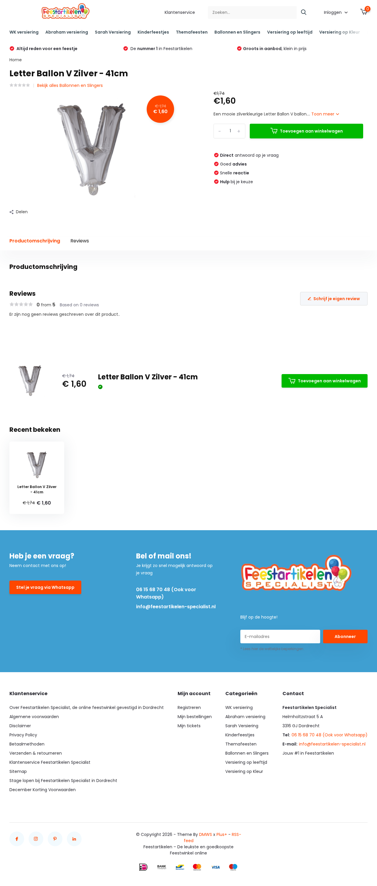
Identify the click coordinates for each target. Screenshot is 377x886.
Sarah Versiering (113, 32)
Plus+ (221, 834)
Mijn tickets (189, 726)
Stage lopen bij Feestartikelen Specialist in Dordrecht (63, 780)
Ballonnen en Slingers (237, 32)
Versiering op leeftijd (289, 32)
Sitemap (18, 771)
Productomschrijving (34, 240)
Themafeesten (192, 32)
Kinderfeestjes (153, 32)
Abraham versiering (66, 32)
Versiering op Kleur (339, 32)
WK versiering (24, 32)
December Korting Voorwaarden (42, 790)
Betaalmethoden (26, 744)
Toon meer (323, 114)
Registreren (189, 707)
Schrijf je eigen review (336, 299)
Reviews (79, 240)
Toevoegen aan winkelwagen (311, 131)
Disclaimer (20, 726)
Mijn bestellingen (195, 717)
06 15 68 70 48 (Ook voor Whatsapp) (166, 593)
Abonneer (345, 636)
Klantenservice (180, 12)
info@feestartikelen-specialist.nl (176, 606)
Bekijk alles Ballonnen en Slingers (70, 85)
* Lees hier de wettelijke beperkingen (271, 648)
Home (15, 60)
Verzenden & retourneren (35, 753)
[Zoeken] (304, 12)
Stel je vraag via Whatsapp (45, 587)
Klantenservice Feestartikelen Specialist (49, 762)
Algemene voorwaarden (34, 717)
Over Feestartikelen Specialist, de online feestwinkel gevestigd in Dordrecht (86, 707)
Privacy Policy (23, 735)
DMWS (205, 834)
